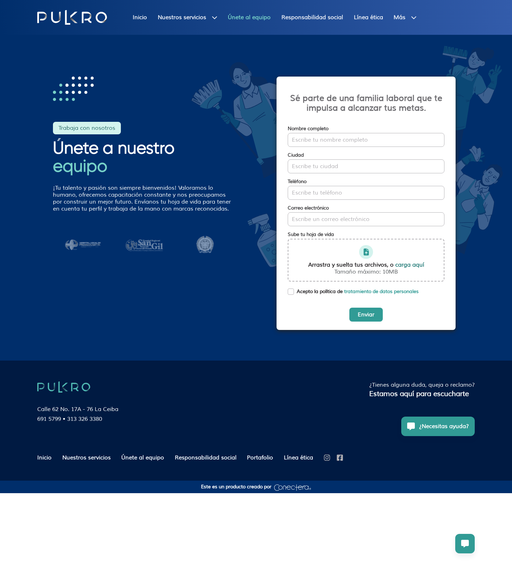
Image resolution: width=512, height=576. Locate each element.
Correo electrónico (308, 208)
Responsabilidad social (312, 17)
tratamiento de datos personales (381, 291)
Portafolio (260, 457)
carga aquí (409, 264)
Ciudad (296, 155)
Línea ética (368, 17)
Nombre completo (308, 129)
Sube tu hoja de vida (311, 234)
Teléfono (297, 181)
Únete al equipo (249, 17)
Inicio (140, 17)
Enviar (366, 314)
